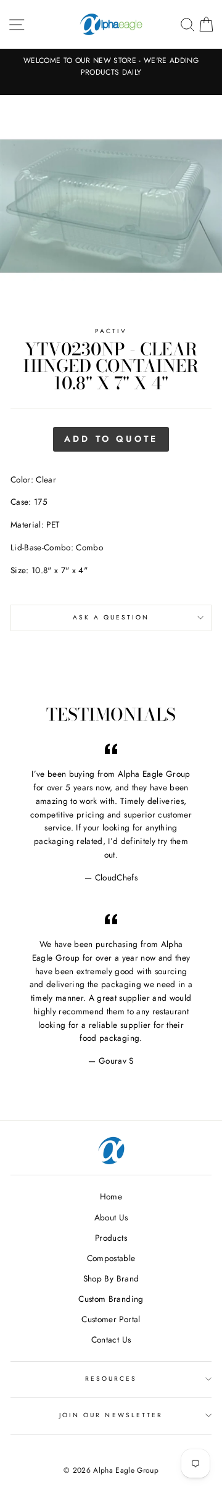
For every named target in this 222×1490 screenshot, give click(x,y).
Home (111, 1196)
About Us (111, 1217)
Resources (111, 1378)
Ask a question (111, 617)
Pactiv (111, 331)
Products (111, 1237)
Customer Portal (110, 1319)
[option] (111, 66)
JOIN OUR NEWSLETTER (111, 1415)
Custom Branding (110, 1299)
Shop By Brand (111, 1278)
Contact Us (111, 1339)
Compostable (111, 1258)
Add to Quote (111, 439)
